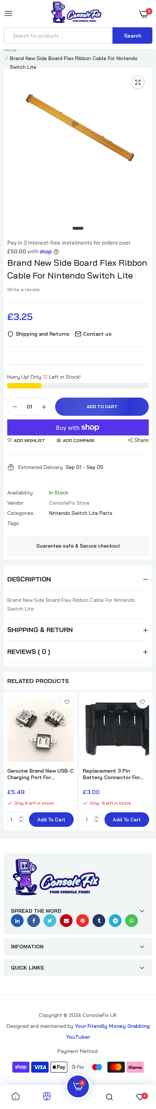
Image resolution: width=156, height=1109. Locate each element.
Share (141, 440)
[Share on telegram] (115, 920)
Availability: (20, 492)
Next (143, 762)
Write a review (23, 289)
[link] (67, 702)
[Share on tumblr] (99, 920)
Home (10, 49)
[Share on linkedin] (17, 920)
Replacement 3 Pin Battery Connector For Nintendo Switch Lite (111, 774)
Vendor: (16, 503)
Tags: (13, 523)
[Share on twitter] (50, 920)
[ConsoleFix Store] (76, 13)
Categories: (20, 513)
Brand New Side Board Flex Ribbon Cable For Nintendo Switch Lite (77, 269)
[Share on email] (66, 920)
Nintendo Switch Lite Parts (80, 513)
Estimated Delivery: (41, 467)
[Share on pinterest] (82, 920)
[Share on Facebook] (33, 920)
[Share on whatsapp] (131, 920)
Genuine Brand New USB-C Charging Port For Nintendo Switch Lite (40, 774)
